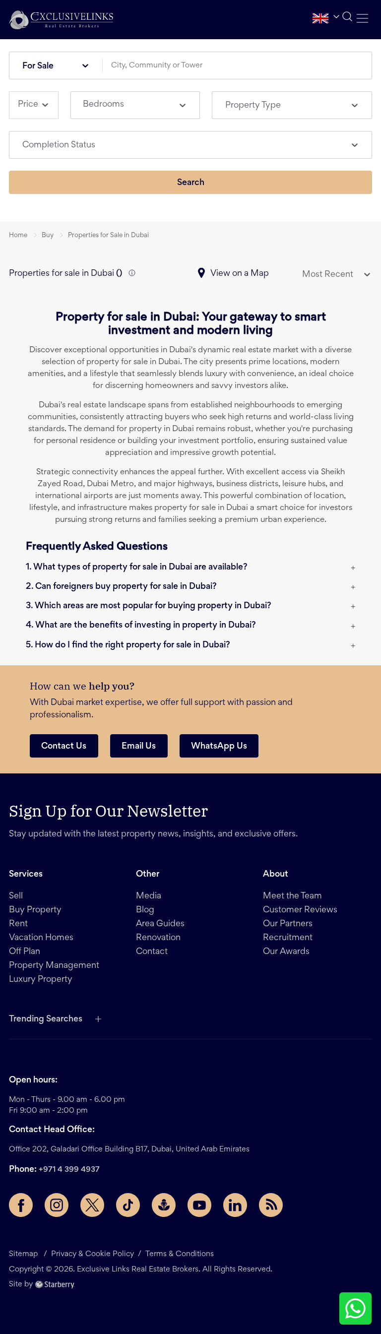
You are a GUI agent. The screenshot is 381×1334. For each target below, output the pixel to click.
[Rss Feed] (271, 1205)
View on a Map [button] (239, 274)
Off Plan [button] (24, 952)
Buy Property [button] (35, 910)
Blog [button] (145, 910)
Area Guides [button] (160, 924)
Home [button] (18, 236)
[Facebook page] (21, 1205)
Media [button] (148, 896)
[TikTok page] (128, 1205)
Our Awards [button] (286, 952)
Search (190, 183)
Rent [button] (18, 924)
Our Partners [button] (288, 924)
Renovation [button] (158, 938)
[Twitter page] (92, 1205)
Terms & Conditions (179, 1254)
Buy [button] (48, 236)
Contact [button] (152, 952)
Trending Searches (45, 1019)
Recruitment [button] (288, 938)
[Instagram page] (56, 1205)
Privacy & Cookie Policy (92, 1254)
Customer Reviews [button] (300, 910)
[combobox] (240, 65)
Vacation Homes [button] (41, 938)
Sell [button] (16, 896)
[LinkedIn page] (235, 1205)
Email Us (139, 747)
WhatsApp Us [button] (219, 747)
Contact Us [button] (63, 747)
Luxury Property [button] (40, 980)
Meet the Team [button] (292, 896)
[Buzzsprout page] (164, 1205)
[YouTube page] (199, 1205)
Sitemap (23, 1254)
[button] (61, 19)
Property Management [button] (54, 966)
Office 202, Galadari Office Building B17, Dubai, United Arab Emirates (129, 1149)
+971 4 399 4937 (69, 1169)
